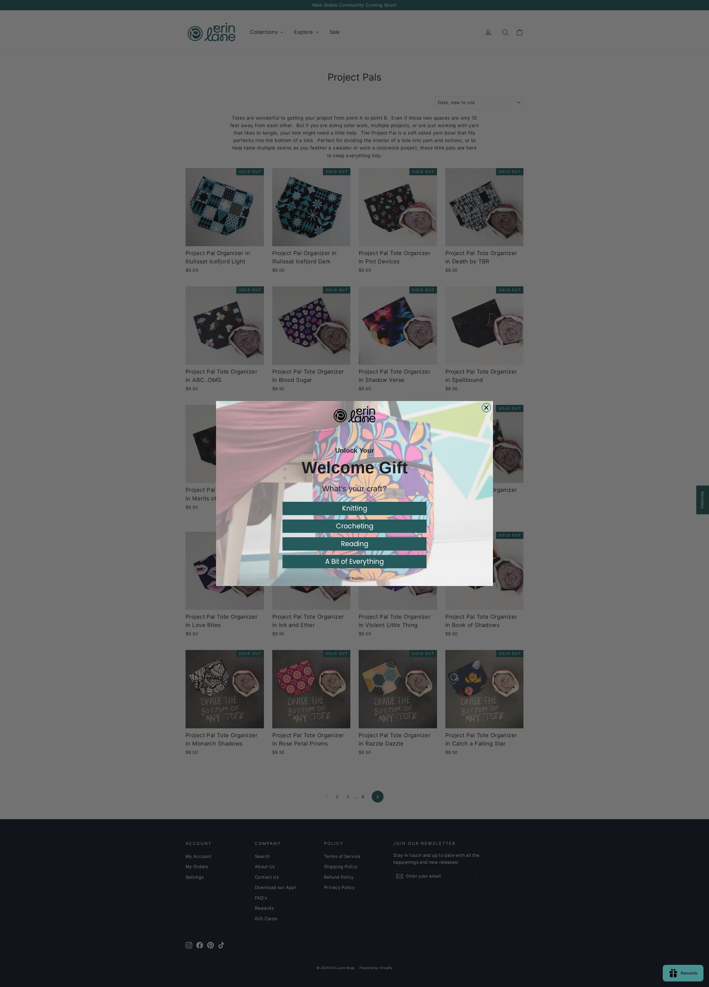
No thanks (354, 578)
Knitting (354, 508)
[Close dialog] (486, 407)
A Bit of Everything (354, 561)
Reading (354, 543)
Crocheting (354, 526)
